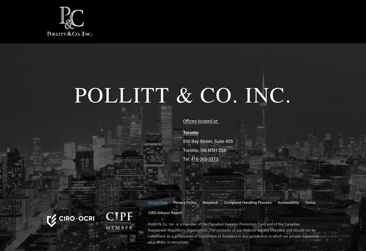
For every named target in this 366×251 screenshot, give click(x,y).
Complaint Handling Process (248, 202)
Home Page (158, 202)
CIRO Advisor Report (165, 212)
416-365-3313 (204, 159)
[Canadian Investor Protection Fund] (119, 220)
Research (210, 202)
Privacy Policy (185, 202)
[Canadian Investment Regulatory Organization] (70, 220)
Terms (310, 202)
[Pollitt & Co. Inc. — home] (70, 21)
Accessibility (288, 202)
